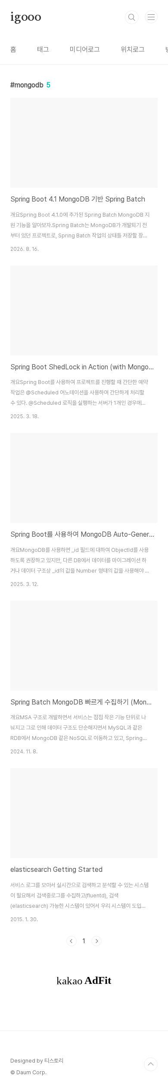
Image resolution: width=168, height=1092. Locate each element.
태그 (43, 49)
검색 (131, 17)
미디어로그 (85, 49)
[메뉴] (151, 16)
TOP (151, 1064)
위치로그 (133, 49)
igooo (25, 17)
